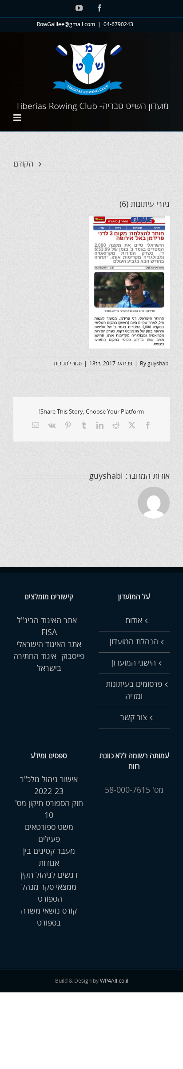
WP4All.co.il (114, 981)
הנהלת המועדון (134, 642)
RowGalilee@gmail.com (66, 24)
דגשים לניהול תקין (49, 875)
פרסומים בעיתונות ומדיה (134, 690)
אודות (133, 620)
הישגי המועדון (134, 663)
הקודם (23, 164)
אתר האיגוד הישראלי (48, 644)
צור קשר (133, 717)
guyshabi (158, 363)
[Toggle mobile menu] (18, 117)
